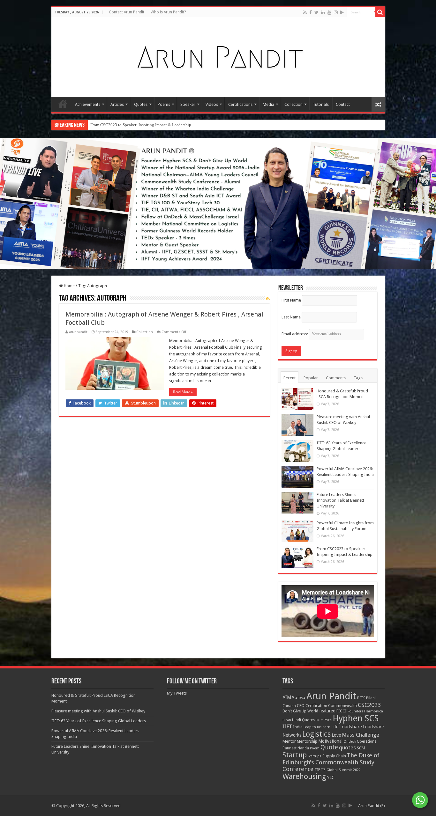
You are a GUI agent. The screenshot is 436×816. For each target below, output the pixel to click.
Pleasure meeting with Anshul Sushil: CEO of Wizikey (98, 711)
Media (268, 104)
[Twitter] (316, 12)
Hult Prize (324, 720)
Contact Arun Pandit (126, 12)
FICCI (341, 711)
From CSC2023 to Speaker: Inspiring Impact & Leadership (140, 124)
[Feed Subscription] (268, 298)
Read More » (183, 392)
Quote (329, 747)
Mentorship (307, 741)
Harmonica (373, 711)
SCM (361, 748)
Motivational (330, 741)
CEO (300, 705)
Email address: (295, 334)
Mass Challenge (360, 735)
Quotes (140, 104)
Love (336, 735)
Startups (314, 756)
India (298, 727)
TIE (317, 770)
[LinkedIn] (323, 12)
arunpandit (78, 332)
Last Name (291, 317)
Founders (355, 711)
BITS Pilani (366, 698)
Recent (289, 377)
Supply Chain (334, 756)
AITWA (300, 698)
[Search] (380, 12)
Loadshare (350, 727)
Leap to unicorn (317, 727)
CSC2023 (369, 705)
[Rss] (305, 12)
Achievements (87, 104)
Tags (358, 377)
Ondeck (349, 742)
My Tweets (177, 693)
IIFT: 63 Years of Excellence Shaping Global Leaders (98, 720)
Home (63, 103)
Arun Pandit (331, 696)
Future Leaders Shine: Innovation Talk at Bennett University (340, 500)
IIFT (287, 727)
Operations (366, 741)
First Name (291, 300)
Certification (316, 705)
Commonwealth (342, 705)
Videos (212, 104)
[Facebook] (310, 12)
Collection (293, 104)
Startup (294, 755)
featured (327, 710)
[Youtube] (329, 12)
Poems (164, 104)
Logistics (316, 734)
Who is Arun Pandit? (168, 12)
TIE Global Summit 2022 (341, 770)
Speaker (187, 104)
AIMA (288, 698)
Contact (343, 104)
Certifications (240, 104)
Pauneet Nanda (295, 748)
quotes (347, 747)
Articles (117, 104)
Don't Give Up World (300, 711)
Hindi (286, 720)
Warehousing (304, 776)
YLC (331, 777)
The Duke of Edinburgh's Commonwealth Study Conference (331, 762)
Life (334, 726)
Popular (311, 377)
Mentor (289, 741)
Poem (314, 748)
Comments (336, 377)
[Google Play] (342, 12)
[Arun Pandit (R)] (218, 55)
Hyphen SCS (356, 718)
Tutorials (321, 104)
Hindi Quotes (303, 720)
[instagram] (335, 12)
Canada (289, 706)
